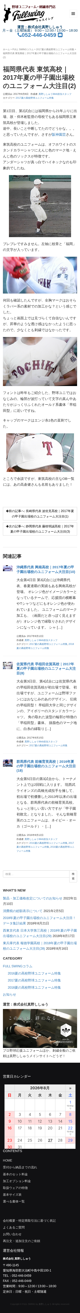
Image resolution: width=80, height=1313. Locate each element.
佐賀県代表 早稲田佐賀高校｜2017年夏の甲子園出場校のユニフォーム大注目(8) (46, 668)
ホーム (6, 49)
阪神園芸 (59, 134)
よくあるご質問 (14, 1227)
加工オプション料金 (17, 1181)
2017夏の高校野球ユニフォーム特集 (55, 49)
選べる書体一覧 (14, 1201)
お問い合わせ (12, 1234)
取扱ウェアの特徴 (15, 1187)
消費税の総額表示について (23, 911)
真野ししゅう (45, 1304)
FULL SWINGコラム (23, 49)
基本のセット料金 (15, 1174)
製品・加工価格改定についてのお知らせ (32, 898)
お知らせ (9, 994)
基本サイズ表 (12, 1194)
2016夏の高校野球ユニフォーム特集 (48, 843)
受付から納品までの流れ (20, 1167)
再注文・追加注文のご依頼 (21, 1241)
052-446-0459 (39, 35)
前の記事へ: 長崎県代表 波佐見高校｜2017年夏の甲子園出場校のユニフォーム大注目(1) (41, 513)
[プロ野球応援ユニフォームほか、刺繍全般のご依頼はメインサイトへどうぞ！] (40, 1028)
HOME (7, 1160)
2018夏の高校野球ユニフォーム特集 (34, 987)
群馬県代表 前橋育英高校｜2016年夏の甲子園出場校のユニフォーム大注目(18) (46, 766)
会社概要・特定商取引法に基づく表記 (29, 1220)
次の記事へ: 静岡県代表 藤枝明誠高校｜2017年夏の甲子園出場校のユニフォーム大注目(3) (41, 529)
